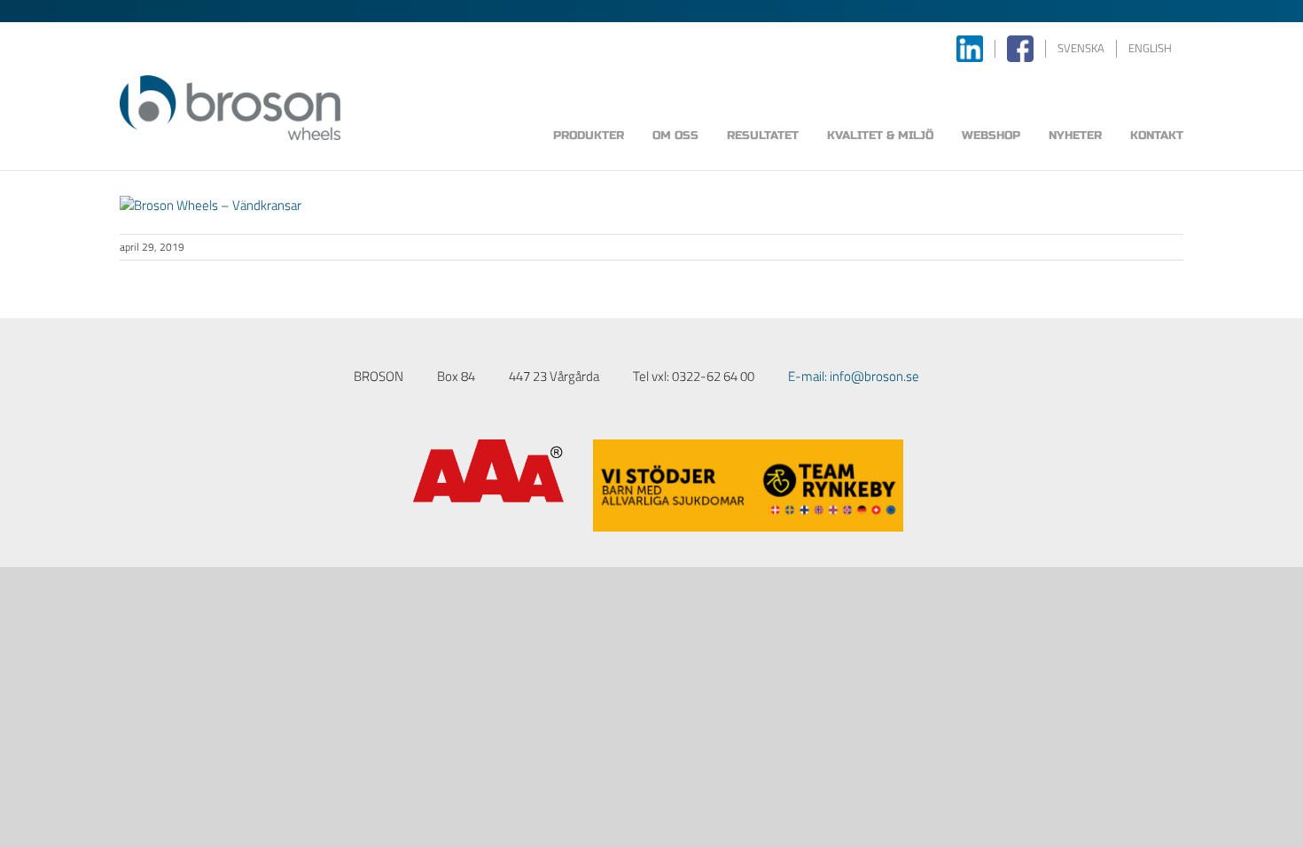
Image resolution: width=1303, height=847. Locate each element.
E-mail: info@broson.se (853, 376)
